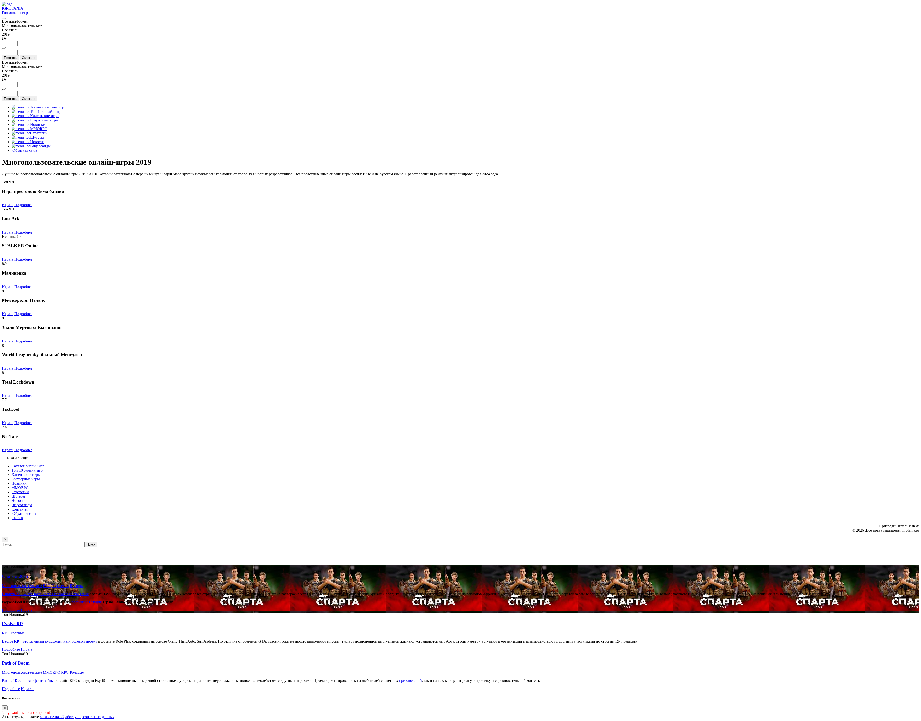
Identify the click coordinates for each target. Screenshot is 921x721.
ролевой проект (84, 641)
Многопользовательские (22, 586)
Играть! (27, 610)
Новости (19, 501)
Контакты (20, 509)
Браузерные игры (26, 479)
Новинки (19, 483)
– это (18, 681)
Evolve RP (12, 623)
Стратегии (20, 492)
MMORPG (20, 488)
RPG (47, 586)
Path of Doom (16, 663)
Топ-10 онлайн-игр (27, 470)
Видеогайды (22, 505)
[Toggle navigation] (4, 18)
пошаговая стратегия (71, 594)
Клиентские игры (26, 475)
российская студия (86, 602)
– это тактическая (28, 594)
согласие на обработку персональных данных (77, 717)
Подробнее (23, 205)
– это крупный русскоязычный (36, 641)
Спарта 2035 (15, 576)
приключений (410, 681)
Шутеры (18, 496)
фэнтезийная (45, 681)
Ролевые (17, 633)
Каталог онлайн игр (28, 466)
